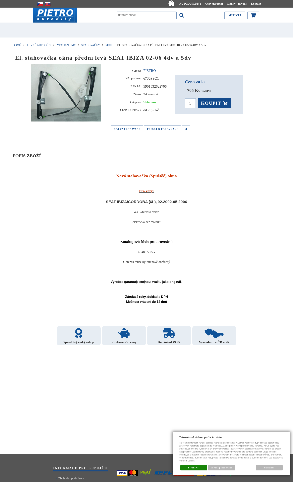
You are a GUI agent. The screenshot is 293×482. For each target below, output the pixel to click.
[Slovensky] (48, 4)
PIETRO (149, 71)
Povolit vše (194, 468)
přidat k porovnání (162, 129)
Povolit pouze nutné (221, 468)
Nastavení (269, 468)
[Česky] (40, 4)
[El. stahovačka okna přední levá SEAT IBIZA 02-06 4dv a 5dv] (66, 93)
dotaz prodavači (127, 129)
